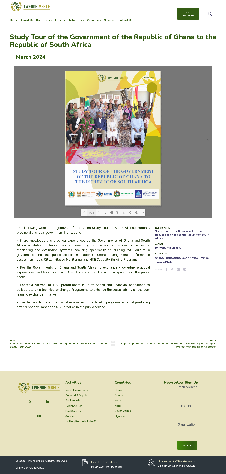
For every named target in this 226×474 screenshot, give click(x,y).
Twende (204, 258)
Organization (187, 424)
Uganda (120, 416)
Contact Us (124, 20)
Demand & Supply (76, 395)
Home (14, 20)
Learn (59, 20)
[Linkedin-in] (48, 402)
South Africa (190, 258)
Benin (118, 390)
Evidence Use (73, 405)
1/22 (91, 212)
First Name (187, 406)
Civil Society (73, 411)
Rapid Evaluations (76, 390)
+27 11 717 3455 (104, 462)
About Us (26, 20)
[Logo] (30, 6)
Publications (172, 258)
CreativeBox (36, 467)
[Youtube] (39, 416)
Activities (75, 20)
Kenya (119, 400)
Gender (70, 416)
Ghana (159, 258)
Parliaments (73, 400)
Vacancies (94, 20)
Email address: (187, 387)
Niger (118, 405)
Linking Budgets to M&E (80, 421)
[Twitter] (30, 402)
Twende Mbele (163, 262)
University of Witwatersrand (176, 461)
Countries (43, 20)
